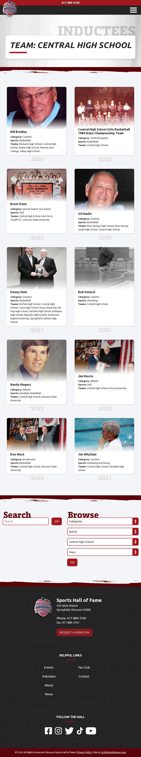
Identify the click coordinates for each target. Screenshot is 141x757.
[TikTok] (80, 733)
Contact (84, 676)
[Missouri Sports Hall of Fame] (9, 17)
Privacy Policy (84, 752)
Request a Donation (74, 632)
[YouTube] (91, 733)
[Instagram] (58, 733)
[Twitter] (69, 733)
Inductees (49, 676)
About (49, 685)
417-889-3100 (70, 2)
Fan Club (84, 667)
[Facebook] (48, 733)
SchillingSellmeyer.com (113, 752)
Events (48, 667)
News (49, 694)
